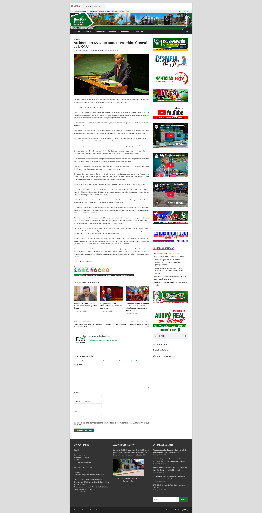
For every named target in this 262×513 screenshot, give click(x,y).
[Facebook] (182, 11)
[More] (107, 270)
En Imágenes (93, 11)
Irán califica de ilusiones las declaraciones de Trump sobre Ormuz (85, 305)
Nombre (77, 392)
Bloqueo (109, 275)
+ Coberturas (125, 32)
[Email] (99, 270)
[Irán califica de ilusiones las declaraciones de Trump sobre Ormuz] (85, 301)
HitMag (185, 510)
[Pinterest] (95, 270)
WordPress (178, 510)
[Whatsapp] (83, 270)
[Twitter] (79, 270)
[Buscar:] (170, 499)
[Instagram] (185, 11)
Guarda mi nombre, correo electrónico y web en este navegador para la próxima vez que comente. (111, 424)
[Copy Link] (103, 270)
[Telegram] (87, 270)
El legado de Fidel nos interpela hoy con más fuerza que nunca (111, 305)
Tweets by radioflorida (161, 350)
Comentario (79, 365)
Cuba (115, 275)
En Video (101, 11)
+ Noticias (87, 32)
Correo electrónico (83, 401)
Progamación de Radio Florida (120, 11)
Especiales (100, 32)
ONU (132, 275)
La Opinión (112, 32)
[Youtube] (187, 11)
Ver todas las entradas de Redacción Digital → (104, 340)
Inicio (77, 32)
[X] (179, 11)
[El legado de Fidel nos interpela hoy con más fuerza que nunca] (111, 301)
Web (75, 411)
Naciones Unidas (123, 275)
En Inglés (139, 32)
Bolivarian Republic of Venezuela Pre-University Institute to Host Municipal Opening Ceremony (167, 262)
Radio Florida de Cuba (92, 510)
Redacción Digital (98, 50)
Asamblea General (99, 275)
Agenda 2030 (87, 275)
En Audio (107, 11)
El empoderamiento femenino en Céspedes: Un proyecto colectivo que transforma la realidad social (137, 306)
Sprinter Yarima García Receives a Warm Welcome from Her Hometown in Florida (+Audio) (168, 270)
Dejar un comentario (111, 50)
